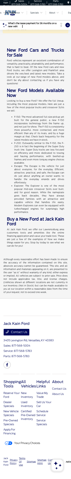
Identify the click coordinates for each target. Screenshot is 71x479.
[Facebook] (7, 364)
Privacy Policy (13, 462)
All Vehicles (28, 384)
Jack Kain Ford (5, 461)
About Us (58, 394)
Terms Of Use (22, 461)
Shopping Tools (12, 384)
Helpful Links (43, 384)
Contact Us (18, 332)
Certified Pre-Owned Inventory (28, 415)
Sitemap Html (41, 462)
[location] (68, 2)
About (57, 382)
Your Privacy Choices (27, 443)
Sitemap (31, 461)
